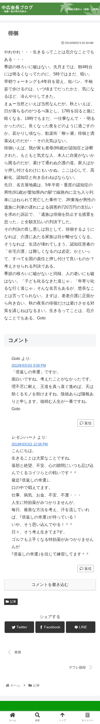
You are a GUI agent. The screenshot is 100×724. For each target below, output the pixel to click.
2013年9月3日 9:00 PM (29, 365)
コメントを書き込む (50, 584)
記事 (13, 601)
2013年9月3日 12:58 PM (30, 444)
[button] (89, 528)
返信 (87, 423)
